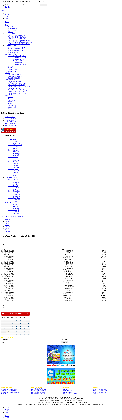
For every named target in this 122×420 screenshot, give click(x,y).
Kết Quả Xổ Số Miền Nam (38, 389)
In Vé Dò (3, 393)
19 (16, 329)
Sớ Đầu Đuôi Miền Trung (100, 390)
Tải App (7, 417)
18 (12, 329)
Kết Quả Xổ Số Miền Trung (38, 390)
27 (8, 321)
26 (4, 321)
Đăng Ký (7, 7)
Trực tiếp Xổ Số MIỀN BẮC (9, 390)
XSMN (7, 13)
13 (20, 326)
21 (24, 329)
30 (20, 321)
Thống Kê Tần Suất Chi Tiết (69, 393)
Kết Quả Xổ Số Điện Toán (38, 393)
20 (20, 329)
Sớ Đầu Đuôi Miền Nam (99, 389)
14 (24, 326)
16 (4, 329)
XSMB (7, 16)
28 (12, 321)
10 (8, 326)
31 (24, 321)
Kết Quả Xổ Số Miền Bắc (38, 392)
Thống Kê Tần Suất (67, 392)
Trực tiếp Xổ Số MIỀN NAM (9, 389)
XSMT (7, 15)
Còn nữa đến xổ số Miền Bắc (12, 216)
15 (28, 326)
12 (16, 326)
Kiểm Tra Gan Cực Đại (68, 390)
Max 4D (7, 20)
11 (12, 326)
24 (8, 331)
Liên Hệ (95, 393)
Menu (2, 10)
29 (16, 321)
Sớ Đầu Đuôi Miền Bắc (99, 392)
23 (4, 331)
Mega (6, 18)
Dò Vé (7, 22)
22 (28, 329)
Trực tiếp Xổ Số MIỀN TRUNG (10, 392)
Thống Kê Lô (65, 389)
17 (8, 329)
